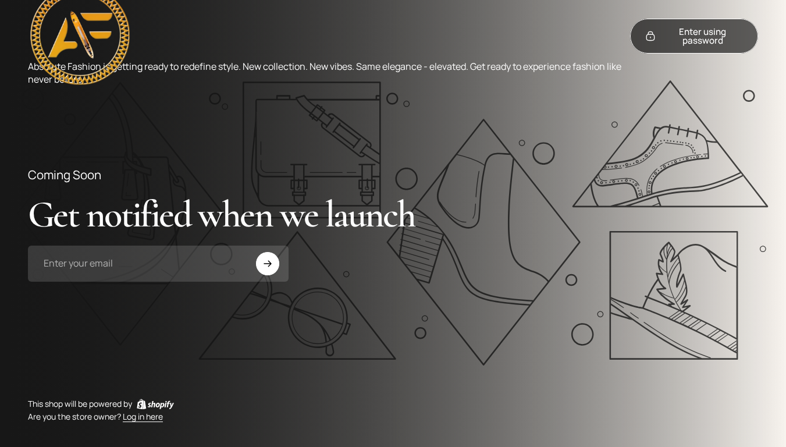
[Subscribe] (267, 263)
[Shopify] (155, 404)
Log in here (143, 417)
